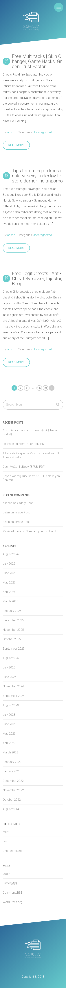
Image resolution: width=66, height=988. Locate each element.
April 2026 (9, 592)
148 (45, 388)
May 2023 (9, 733)
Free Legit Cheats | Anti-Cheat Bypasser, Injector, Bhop (33, 278)
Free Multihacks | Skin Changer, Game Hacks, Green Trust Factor (33, 61)
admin (11, 132)
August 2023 (11, 705)
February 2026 (12, 611)
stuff (5, 832)
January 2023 (11, 771)
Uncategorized (42, 132)
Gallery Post (25, 503)
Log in (6, 873)
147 (39, 388)
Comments (13, 892)
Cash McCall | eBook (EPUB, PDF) (24, 466)
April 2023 (9, 743)
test (5, 841)
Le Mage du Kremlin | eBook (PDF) (25, 444)
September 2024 (14, 696)
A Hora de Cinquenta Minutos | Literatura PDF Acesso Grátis (31, 455)
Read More (16, 145)
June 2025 (9, 677)
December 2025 (13, 620)
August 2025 (11, 658)
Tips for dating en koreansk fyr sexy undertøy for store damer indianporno (34, 175)
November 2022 (13, 790)
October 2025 (12, 639)
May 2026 (9, 582)
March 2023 (10, 752)
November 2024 (13, 686)
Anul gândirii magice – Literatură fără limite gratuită (30, 432)
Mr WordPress (12, 531)
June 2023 (9, 724)
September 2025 (14, 648)
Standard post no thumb (41, 531)
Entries (10, 883)
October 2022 (12, 799)
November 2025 (13, 629)
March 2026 (10, 601)
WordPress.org (12, 902)
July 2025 (9, 667)
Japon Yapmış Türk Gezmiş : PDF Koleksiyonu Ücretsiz (32, 478)
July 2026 (9, 563)
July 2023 (9, 714)
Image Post (22, 512)
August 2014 (11, 809)
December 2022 (13, 780)
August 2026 (11, 554)
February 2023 (12, 762)
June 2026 (9, 573)
